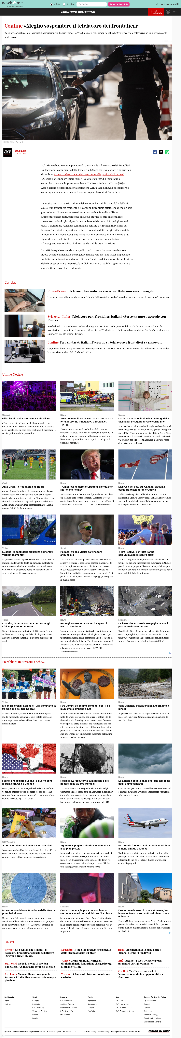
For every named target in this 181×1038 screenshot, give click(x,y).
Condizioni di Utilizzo (152, 1018)
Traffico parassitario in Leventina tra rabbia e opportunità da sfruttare (140, 974)
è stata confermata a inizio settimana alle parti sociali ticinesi (89, 174)
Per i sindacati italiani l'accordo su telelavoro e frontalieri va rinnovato (105, 342)
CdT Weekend (66, 1001)
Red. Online (20, 151)
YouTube (91, 1011)
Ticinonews (148, 1011)
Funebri (35, 1018)
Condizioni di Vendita (152, 1022)
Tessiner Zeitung (151, 1015)
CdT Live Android (123, 1004)
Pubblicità (36, 1004)
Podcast (8, 1004)
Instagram (92, 1004)
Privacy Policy (90, 1031)
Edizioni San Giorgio (68, 1007)
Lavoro (35, 1015)
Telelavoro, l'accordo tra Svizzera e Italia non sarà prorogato (101, 291)
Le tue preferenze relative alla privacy (126, 1031)
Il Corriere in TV (66, 1011)
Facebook (92, 1001)
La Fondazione (150, 1001)
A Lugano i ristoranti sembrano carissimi (85, 976)
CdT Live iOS (121, 1001)
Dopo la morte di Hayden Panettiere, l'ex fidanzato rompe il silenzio (30, 965)
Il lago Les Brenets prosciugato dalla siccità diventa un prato (86, 951)
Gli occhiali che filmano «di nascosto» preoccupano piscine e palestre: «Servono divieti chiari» (29, 952)
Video (7, 1001)
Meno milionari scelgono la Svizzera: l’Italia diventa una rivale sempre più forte (30, 977)
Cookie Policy (103, 1031)
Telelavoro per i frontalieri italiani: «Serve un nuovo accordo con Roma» (107, 318)
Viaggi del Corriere (39, 1011)
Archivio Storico (67, 1004)
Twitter (91, 1007)
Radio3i (147, 1007)
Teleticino (148, 1004)
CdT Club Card (38, 1007)
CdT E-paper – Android (125, 1011)
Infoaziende (65, 1015)
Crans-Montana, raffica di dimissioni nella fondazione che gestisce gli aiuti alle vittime (86, 963)
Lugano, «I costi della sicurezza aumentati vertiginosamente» (140, 962)
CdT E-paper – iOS (124, 1007)
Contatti (35, 1001)
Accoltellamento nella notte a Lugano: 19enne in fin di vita (139, 951)
